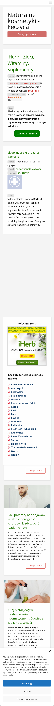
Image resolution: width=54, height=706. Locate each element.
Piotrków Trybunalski (23, 428)
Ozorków (16, 421)
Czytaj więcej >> (35, 470)
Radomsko (17, 432)
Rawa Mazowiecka (22, 436)
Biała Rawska (18, 395)
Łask (13, 410)
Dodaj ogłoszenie (27, 34)
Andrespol (17, 388)
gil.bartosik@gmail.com (28, 169)
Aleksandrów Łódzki (22, 384)
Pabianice (16, 425)
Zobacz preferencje (27, 699)
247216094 (23, 172)
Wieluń (15, 454)
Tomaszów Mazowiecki (24, 447)
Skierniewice (18, 443)
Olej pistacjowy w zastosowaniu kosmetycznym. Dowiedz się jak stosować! (25, 616)
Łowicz (15, 417)
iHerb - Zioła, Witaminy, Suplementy (20, 63)
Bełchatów (17, 392)
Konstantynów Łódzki (23, 403)
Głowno (15, 399)
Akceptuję (27, 683)
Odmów (27, 691)
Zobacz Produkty (27, 133)
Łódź (13, 414)
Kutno (14, 406)
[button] (49, 651)
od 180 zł (31, 94)
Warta (14, 451)
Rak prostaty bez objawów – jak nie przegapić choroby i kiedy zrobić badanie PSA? (26, 521)
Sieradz (15, 440)
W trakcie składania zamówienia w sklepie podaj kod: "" (24, 87)
